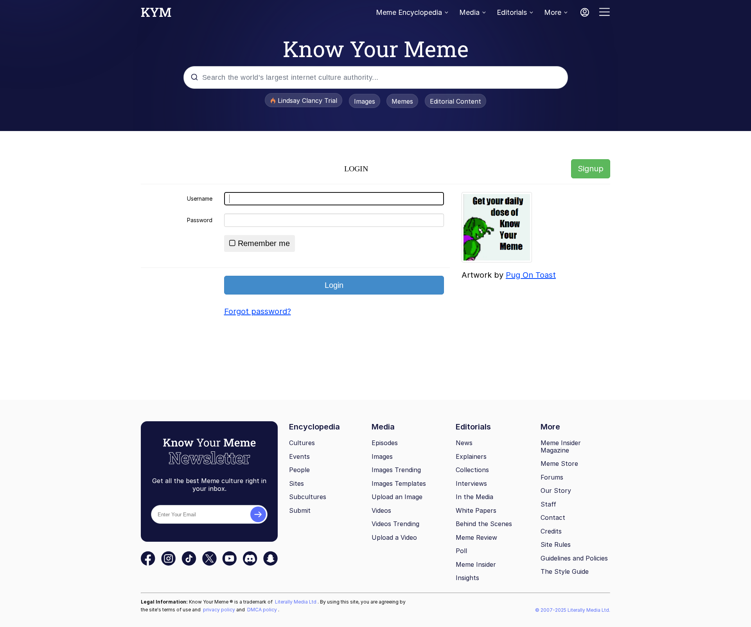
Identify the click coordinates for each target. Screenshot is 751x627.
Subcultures (307, 496)
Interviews (471, 483)
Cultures (302, 442)
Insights (467, 577)
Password (199, 220)
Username (199, 198)
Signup (591, 168)
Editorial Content (455, 101)
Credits (551, 531)
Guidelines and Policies (574, 558)
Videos (381, 510)
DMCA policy (262, 610)
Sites (296, 483)
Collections (472, 469)
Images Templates (399, 483)
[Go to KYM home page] (156, 14)
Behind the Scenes (484, 523)
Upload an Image (397, 496)
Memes (402, 101)
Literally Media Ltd (296, 602)
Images (364, 101)
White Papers (476, 510)
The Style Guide (565, 571)
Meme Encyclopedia (409, 12)
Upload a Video (394, 537)
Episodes (385, 442)
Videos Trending (395, 523)
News (464, 442)
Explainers (471, 456)
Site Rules (556, 544)
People (299, 469)
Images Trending (396, 469)
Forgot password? (257, 311)
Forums (552, 477)
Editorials (512, 12)
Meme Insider (476, 564)
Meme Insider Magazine (561, 446)
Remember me (264, 243)
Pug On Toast (531, 275)
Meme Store (559, 463)
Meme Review (476, 537)
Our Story (556, 490)
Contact (553, 517)
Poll (461, 550)
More (552, 12)
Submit (300, 510)
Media (469, 12)
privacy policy (219, 610)
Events (299, 456)
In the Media (474, 496)
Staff (548, 504)
